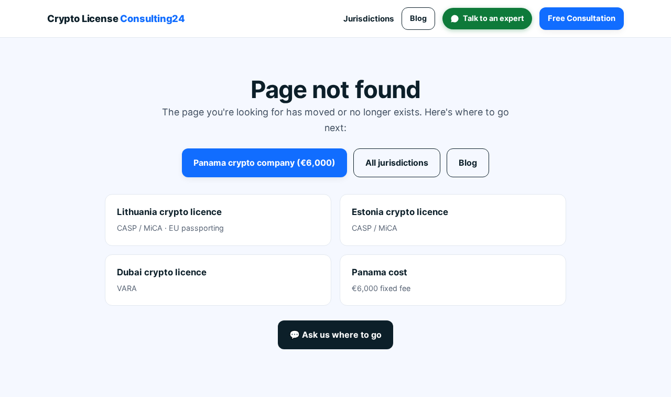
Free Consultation (581, 18)
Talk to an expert (493, 18)
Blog (418, 18)
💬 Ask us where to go (335, 334)
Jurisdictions (368, 19)
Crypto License (116, 18)
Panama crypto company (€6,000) (264, 162)
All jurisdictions (396, 162)
